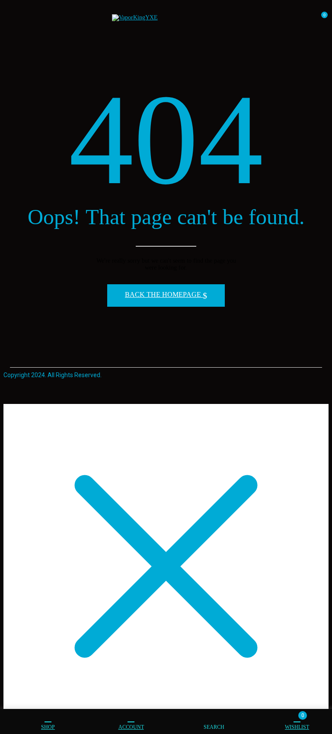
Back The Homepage (164, 294)
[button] (320, 18)
